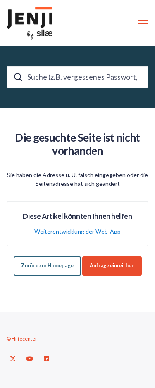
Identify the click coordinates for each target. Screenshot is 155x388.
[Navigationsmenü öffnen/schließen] (143, 23)
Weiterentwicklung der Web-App (77, 231)
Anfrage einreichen (112, 266)
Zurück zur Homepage (47, 266)
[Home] (29, 23)
